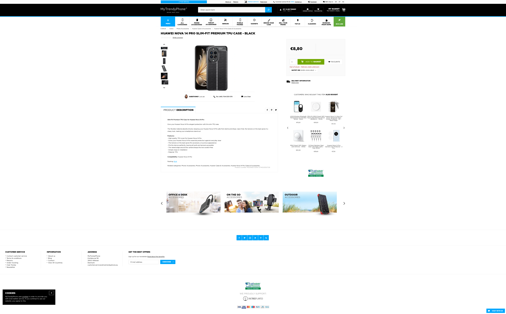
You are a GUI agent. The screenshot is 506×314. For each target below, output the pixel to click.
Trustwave (313, 2)
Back (164, 28)
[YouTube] (255, 237)
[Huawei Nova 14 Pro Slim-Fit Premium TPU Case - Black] (211, 68)
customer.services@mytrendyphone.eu (103, 265)
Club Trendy (11, 265)
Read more (263, 2)
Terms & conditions (14, 258)
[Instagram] (250, 238)
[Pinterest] (260, 237)
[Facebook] (239, 237)
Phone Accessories (188, 165)
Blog (50, 258)
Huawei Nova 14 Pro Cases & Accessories (245, 165)
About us (228, 2)
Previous (164, 44)
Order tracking (12, 263)
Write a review (178, 37)
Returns (235, 2)
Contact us (298, 2)
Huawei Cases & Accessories (220, 165)
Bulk (175, 161)
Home (171, 28)
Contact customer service (17, 256)
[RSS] (266, 237)
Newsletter (11, 267)
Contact (51, 260)
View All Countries (55, 263)
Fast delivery (184, 2)
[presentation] (235, 10)
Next (164, 87)
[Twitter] (244, 237)
